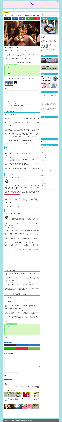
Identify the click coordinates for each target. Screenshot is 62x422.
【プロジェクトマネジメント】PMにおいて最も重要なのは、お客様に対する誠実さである (48, 112)
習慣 (42, 185)
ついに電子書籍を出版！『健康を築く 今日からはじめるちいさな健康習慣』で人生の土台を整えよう (48, 104)
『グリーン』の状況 (12, 103)
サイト (5, 375)
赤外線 (8, 67)
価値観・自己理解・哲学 (8, 342)
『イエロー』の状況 (12, 94)
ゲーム (43, 160)
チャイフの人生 (44, 162)
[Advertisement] (22, 259)
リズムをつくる (11, 99)
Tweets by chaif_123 (44, 141)
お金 (42, 152)
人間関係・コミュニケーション (47, 170)
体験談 (43, 175)
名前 (5, 368)
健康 (42, 180)
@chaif (14, 47)
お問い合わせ (6, 420)
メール (5, 371)
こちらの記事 (21, 78)
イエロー (8, 73)
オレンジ (8, 71)
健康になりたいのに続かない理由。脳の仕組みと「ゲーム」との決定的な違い (48, 109)
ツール (43, 165)
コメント (5, 358)
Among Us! (43, 147)
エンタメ (43, 157)
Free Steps (25, 420)
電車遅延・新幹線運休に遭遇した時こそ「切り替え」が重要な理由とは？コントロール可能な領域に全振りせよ (48, 100)
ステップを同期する (12, 101)
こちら (33, 317)
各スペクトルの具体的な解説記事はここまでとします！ (18, 105)
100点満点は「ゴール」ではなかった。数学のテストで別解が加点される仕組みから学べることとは (48, 95)
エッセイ (43, 155)
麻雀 (42, 190)
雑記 (42, 188)
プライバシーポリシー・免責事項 (14, 420)
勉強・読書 (44, 183)
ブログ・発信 (44, 167)
